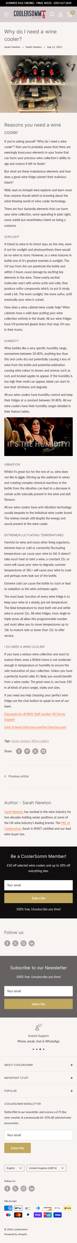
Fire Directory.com (54, 727)
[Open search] (52, 14)
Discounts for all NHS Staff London (27, 714)
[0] (69, 14)
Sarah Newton (12, 46)
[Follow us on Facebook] (7, 943)
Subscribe (38, 898)
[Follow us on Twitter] (15, 943)
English (11, 1168)
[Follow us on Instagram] (24, 943)
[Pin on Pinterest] (27, 751)
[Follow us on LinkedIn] (32, 943)
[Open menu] (6, 14)
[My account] (60, 14)
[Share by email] (43, 751)
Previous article (19, 776)
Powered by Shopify (15, 1234)
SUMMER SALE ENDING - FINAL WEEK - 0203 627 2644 (38, 3)
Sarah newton (21, 741)
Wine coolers (40, 741)
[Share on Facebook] (19, 751)
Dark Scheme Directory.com (23, 727)
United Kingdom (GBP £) (43, 1168)
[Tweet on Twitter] (35, 751)
